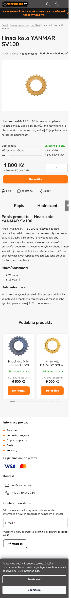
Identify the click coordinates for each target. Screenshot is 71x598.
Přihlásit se (15, 544)
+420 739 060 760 (23, 492)
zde (37, 571)
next (67, 350)
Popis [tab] (19, 205)
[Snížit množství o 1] (48, 168)
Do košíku (35, 179)
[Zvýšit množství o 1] (65, 168)
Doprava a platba (17, 440)
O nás (10, 445)
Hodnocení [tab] (47, 205)
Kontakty (12, 450)
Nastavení (34, 579)
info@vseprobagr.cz (23, 485)
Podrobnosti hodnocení (54, 53)
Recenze (12, 430)
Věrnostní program (18, 435)
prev (3, 350)
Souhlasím (34, 590)
